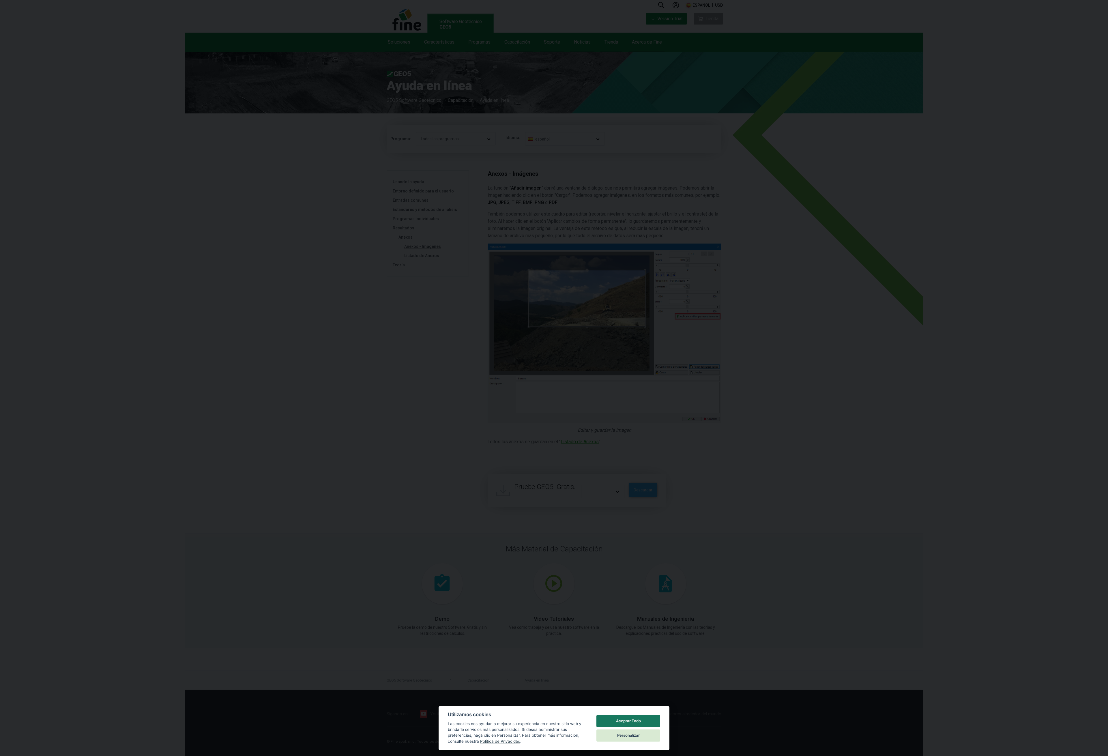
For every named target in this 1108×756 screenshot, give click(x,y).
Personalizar (628, 735)
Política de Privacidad (500, 741)
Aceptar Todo (628, 720)
